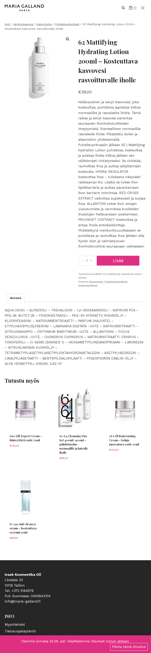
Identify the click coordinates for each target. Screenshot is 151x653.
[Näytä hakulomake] (123, 7)
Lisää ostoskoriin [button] (26, 467)
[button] (67, 39)
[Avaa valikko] (142, 8)
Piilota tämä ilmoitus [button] (129, 647)
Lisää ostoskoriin (118, 262)
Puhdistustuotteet (115, 281)
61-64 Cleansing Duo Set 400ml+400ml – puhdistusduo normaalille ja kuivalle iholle (73, 444)
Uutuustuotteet (87, 285)
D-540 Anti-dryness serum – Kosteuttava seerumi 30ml (23, 528)
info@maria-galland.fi (23, 601)
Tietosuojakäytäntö (20, 631)
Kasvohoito (96, 281)
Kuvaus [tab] (15, 298)
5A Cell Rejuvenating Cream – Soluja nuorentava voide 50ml (124, 440)
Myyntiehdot (15, 624)
